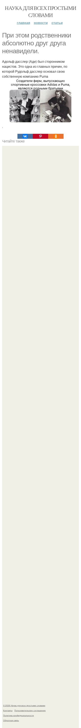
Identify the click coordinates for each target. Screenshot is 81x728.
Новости (41, 22)
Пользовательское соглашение (30, 710)
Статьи (57, 22)
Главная (23, 22)
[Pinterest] (40, 136)
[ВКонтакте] (25, 136)
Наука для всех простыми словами (40, 11)
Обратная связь (11, 720)
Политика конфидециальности (18, 715)
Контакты (7, 710)
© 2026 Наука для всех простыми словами (24, 705)
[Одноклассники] (56, 136)
